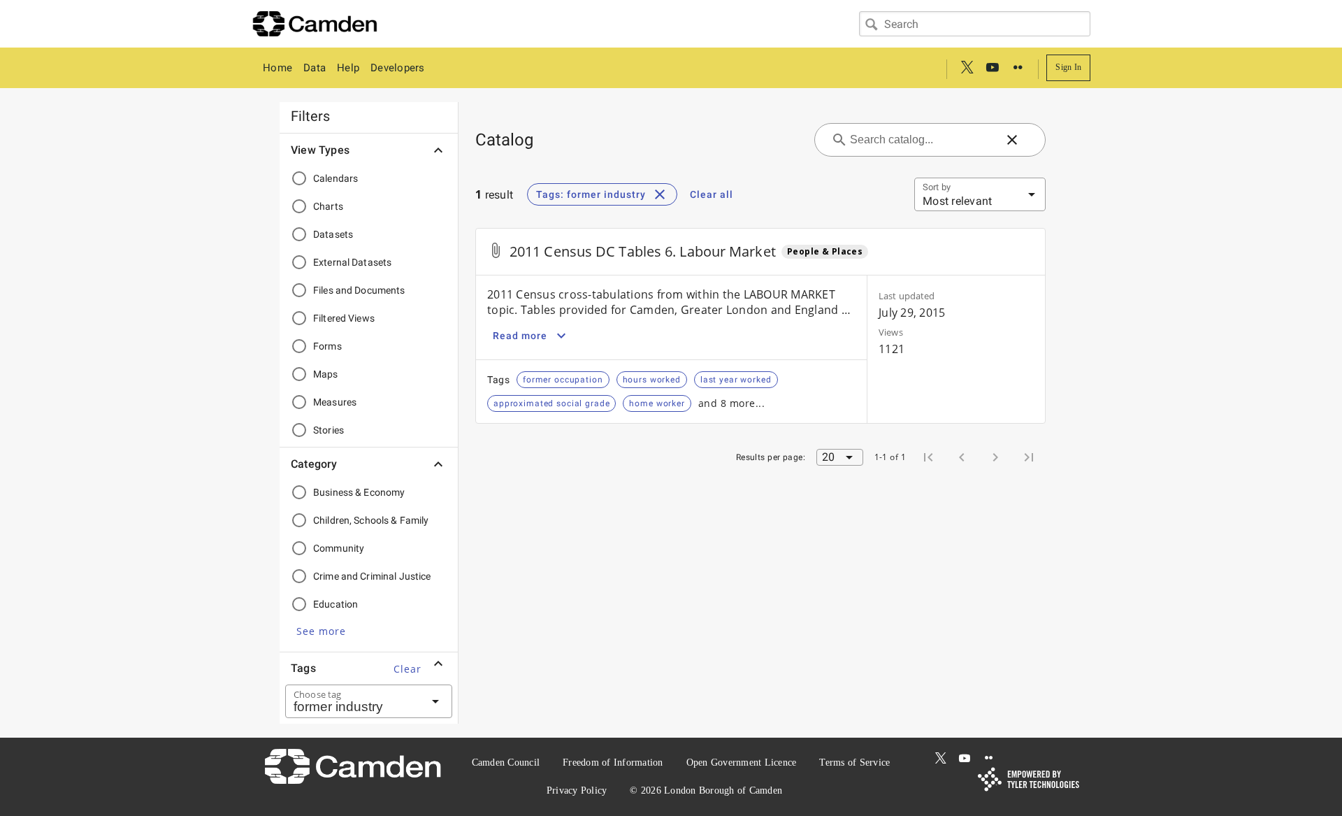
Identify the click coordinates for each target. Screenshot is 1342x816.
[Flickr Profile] (1017, 68)
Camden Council (506, 762)
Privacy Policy (577, 790)
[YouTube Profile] (992, 68)
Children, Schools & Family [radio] (371, 520)
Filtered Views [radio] (344, 318)
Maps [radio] (325, 374)
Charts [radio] (328, 206)
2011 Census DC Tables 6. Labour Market (643, 251)
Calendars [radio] (335, 178)
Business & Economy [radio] (359, 492)
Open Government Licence (741, 762)
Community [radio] (338, 548)
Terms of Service (854, 762)
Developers (397, 68)
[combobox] (974, 23)
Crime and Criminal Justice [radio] (372, 576)
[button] (321, 630)
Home (277, 68)
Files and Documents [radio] (359, 290)
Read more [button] (520, 335)
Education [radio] (335, 604)
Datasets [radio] (333, 234)
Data (314, 68)
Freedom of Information (613, 762)
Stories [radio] (328, 430)
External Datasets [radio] (352, 262)
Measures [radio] (334, 402)
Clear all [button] (711, 194)
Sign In (1068, 67)
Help (348, 68)
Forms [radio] (327, 346)
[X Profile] (967, 68)
